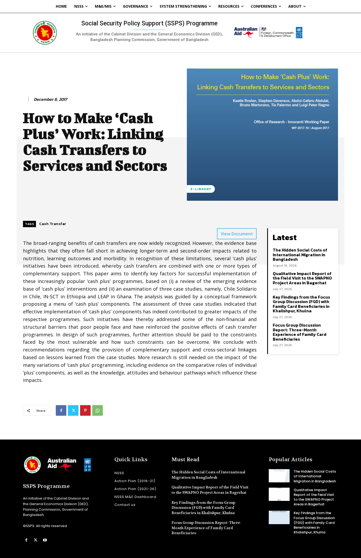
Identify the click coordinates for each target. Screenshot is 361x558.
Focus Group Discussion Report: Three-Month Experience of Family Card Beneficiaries (299, 332)
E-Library (201, 188)
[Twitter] (73, 410)
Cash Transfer (52, 224)
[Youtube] (44, 540)
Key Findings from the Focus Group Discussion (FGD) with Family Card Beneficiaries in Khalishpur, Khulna (301, 304)
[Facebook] (61, 410)
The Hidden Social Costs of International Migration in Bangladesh (300, 254)
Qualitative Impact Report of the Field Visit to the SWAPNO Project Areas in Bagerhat (302, 278)
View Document (237, 234)
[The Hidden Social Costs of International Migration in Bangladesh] (279, 475)
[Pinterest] (85, 410)
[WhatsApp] (97, 410)
